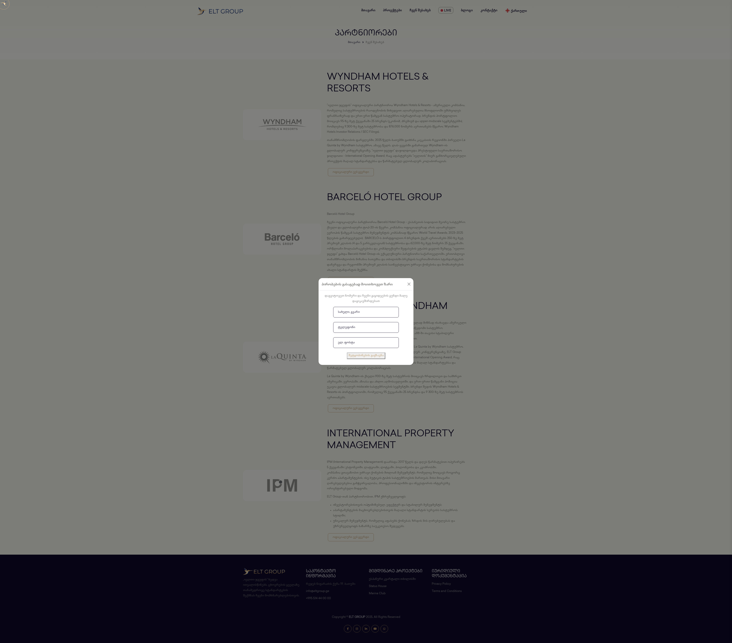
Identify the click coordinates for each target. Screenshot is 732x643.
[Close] (409, 284)
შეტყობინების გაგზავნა (366, 355)
